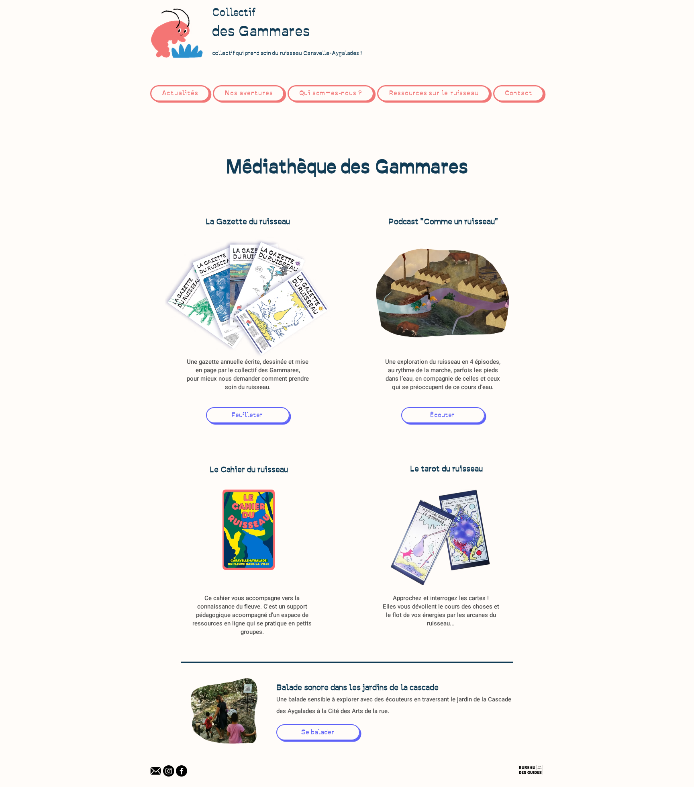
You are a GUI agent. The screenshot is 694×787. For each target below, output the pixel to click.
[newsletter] (155, 771)
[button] (433, 93)
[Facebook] (181, 771)
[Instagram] (168, 771)
